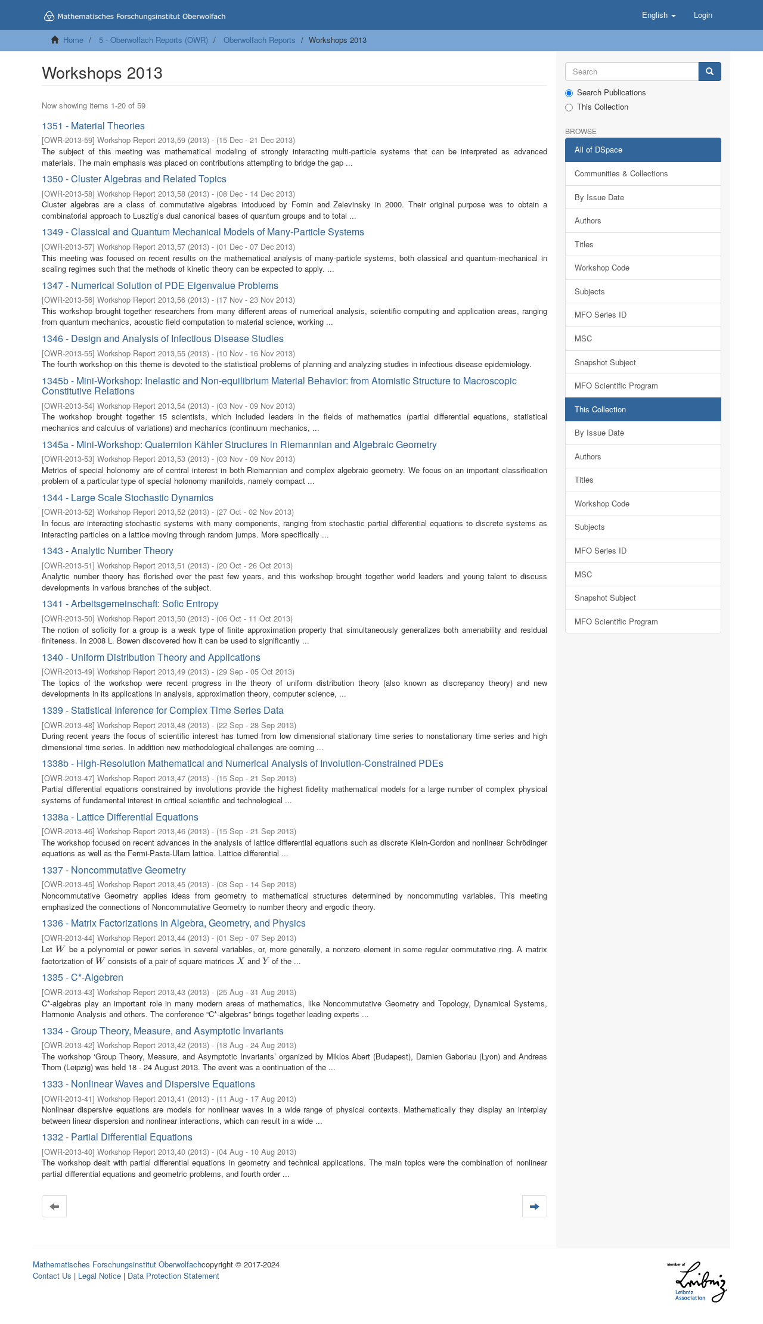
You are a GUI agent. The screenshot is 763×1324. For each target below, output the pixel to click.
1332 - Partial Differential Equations (117, 1136)
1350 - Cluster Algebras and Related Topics (134, 178)
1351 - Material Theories (93, 125)
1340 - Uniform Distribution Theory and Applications (151, 657)
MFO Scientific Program (616, 385)
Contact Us (52, 1275)
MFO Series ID (600, 314)
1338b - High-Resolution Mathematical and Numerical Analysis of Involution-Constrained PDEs (242, 763)
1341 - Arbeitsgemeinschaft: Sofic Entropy (130, 603)
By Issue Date (599, 197)
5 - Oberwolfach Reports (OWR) (153, 39)
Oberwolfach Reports (260, 39)
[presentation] (60, 949)
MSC (583, 338)
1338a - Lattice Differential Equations (120, 816)
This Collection (602, 106)
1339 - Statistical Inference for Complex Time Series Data (163, 710)
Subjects (590, 291)
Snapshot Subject (605, 362)
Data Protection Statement (173, 1275)
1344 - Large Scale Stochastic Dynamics (127, 497)
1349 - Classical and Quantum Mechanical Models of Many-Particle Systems (203, 231)
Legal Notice (99, 1275)
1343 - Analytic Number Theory (107, 550)
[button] (659, 15)
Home (73, 39)
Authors (588, 220)
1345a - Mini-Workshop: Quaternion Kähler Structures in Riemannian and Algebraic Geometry (239, 444)
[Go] (709, 72)
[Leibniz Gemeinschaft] (696, 1282)
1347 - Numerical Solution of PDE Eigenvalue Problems (160, 285)
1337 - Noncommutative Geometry (114, 870)
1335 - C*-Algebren (82, 977)
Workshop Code (602, 267)
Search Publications (611, 92)
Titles (584, 244)
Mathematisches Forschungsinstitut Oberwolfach (117, 1264)
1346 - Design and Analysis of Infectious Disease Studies (163, 338)
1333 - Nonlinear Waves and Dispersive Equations (148, 1083)
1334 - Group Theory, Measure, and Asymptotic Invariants (163, 1030)
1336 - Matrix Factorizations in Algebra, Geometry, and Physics (174, 923)
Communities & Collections (621, 173)
